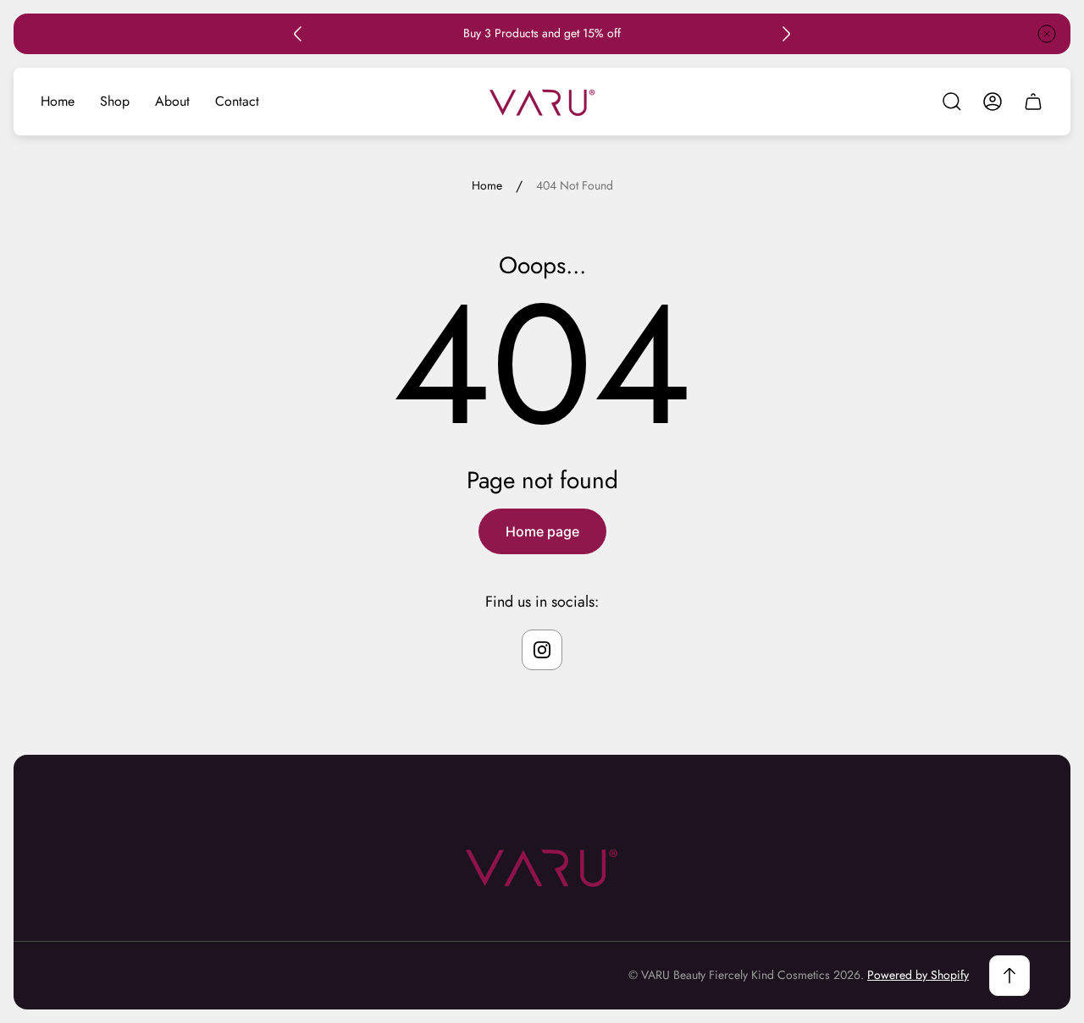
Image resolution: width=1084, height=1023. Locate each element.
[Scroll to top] (1009, 975)
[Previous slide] (298, 34)
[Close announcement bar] (1047, 34)
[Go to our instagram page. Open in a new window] (542, 650)
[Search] (952, 101)
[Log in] (992, 101)
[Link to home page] (542, 866)
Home (487, 186)
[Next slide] (786, 34)
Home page (542, 531)
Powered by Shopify (918, 974)
